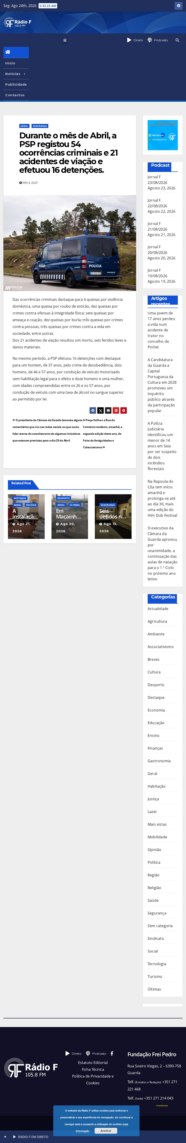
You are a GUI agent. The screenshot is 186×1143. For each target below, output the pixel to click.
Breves (153, 659)
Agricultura (157, 621)
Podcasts (161, 40)
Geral (24, 126)
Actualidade (158, 608)
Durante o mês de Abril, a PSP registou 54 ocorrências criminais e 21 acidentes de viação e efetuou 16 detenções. (68, 152)
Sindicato (156, 938)
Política (31, 504)
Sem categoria (160, 925)
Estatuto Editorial (93, 1062)
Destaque (20, 498)
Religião (155, 887)
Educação (156, 722)
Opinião (154, 849)
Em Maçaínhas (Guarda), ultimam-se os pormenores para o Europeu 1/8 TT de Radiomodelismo (69, 513)
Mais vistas (157, 824)
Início (10, 63)
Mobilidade (157, 836)
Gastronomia (159, 760)
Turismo (155, 976)
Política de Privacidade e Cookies (93, 1079)
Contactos (15, 95)
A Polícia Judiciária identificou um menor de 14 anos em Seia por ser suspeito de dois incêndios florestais (162, 446)
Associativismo (161, 646)
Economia (156, 710)
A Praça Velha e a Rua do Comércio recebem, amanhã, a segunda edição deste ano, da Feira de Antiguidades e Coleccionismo (102, 433)
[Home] (16, 52)
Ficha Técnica (93, 1069)
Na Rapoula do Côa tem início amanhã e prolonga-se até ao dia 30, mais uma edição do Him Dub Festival (162, 498)
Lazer (152, 811)
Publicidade (16, 84)
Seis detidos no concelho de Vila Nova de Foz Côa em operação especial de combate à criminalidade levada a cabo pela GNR (113, 513)
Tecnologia (157, 963)
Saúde (153, 900)
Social (153, 951)
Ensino (153, 735)
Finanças (155, 748)
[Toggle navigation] (64, 40)
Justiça (153, 798)
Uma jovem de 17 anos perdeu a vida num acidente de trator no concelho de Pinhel (161, 330)
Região (153, 875)
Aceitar (105, 1131)
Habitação (157, 786)
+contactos (162, 1105)
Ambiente (156, 634)
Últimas (75, 504)
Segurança (40, 126)
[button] (177, 40)
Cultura (154, 672)
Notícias (12, 74)
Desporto (63, 498)
